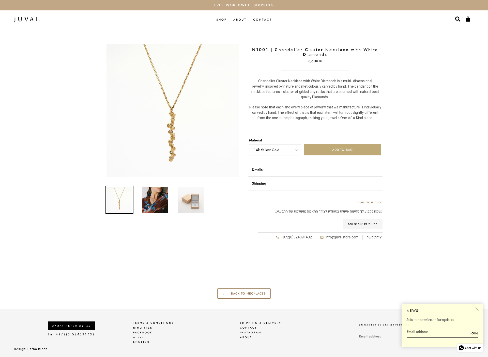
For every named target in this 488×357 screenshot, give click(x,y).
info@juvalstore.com (342, 237)
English (141, 342)
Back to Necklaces (248, 293)
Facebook (142, 332)
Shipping (259, 183)
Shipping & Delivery (260, 323)
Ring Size (142, 328)
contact (248, 328)
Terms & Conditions (153, 323)
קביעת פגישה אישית (363, 224)
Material (255, 140)
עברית (138, 337)
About (246, 337)
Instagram (250, 332)
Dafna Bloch (37, 349)
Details (257, 169)
